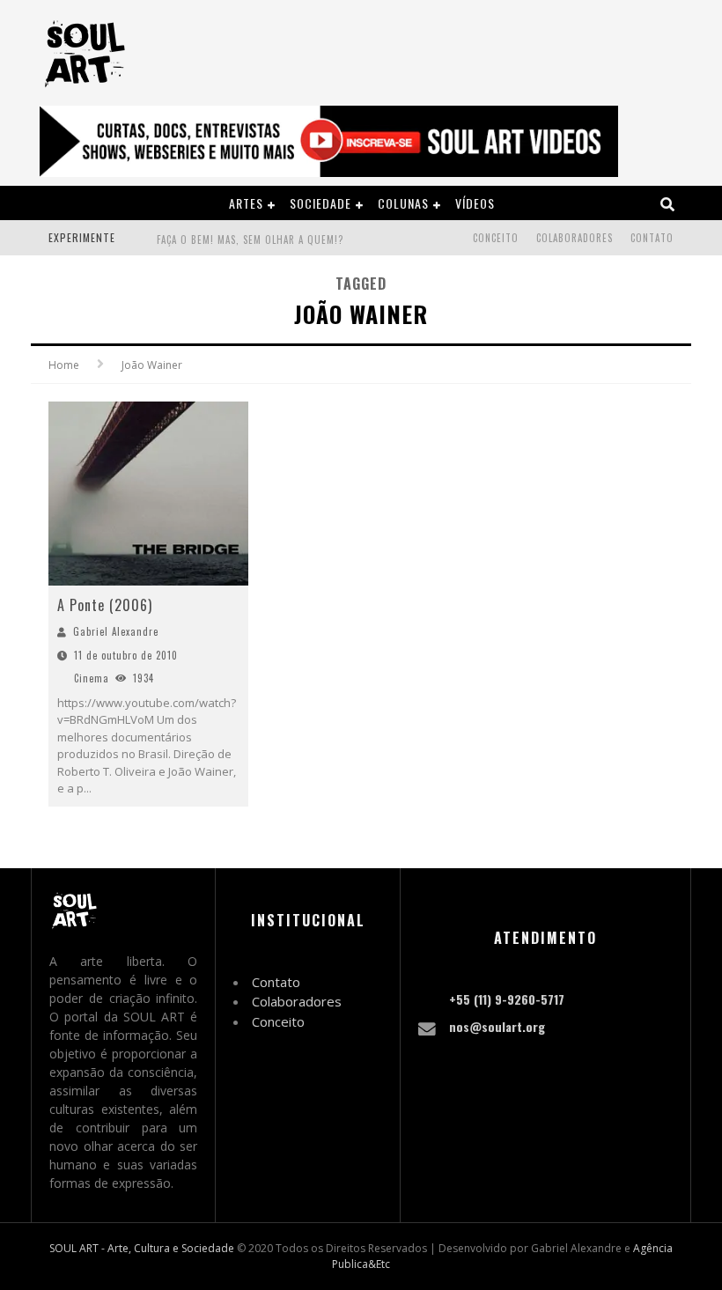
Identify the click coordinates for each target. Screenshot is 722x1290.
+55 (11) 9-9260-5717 (506, 999)
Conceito (496, 238)
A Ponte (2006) (104, 605)
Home (63, 365)
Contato (652, 238)
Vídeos (475, 203)
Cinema (91, 678)
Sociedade (320, 203)
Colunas (403, 203)
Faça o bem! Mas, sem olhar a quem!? (250, 239)
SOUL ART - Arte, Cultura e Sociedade (141, 1248)
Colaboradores (574, 238)
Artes (246, 203)
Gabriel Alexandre (115, 631)
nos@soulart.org (497, 1026)
